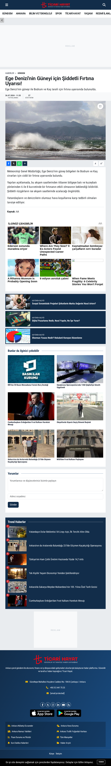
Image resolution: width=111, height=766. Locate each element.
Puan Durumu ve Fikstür (21, 737)
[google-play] (69, 713)
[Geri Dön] (2, 20)
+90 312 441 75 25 (57, 687)
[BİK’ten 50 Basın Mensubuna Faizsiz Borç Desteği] (31, 368)
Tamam (101, 762)
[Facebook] (42, 704)
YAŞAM (88, 13)
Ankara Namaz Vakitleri (21, 731)
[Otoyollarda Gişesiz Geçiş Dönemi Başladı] (80, 406)
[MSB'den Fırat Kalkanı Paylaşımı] (80, 443)
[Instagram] (53, 704)
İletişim (59, 753)
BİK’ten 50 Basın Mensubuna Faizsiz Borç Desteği (28, 385)
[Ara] (104, 4)
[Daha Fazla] (24, 163)
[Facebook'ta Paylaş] (9, 163)
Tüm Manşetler (66, 737)
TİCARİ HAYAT (73, 13)
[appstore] (42, 713)
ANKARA (21, 13)
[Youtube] (63, 704)
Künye (51, 753)
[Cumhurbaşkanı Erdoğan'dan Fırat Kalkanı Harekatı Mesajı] (31, 406)
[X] (47, 704)
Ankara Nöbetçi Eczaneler (22, 725)
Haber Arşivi (65, 743)
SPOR (58, 13)
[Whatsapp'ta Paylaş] (19, 163)
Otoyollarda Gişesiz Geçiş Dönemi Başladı (74, 422)
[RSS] (68, 704)
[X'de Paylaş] (13, 163)
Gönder (13, 504)
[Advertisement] (55, 629)
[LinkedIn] (58, 704)
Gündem (21, 73)
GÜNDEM (7, 13)
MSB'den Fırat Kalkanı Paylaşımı (70, 459)
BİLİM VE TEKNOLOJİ (40, 13)
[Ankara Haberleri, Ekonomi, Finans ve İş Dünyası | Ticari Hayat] (55, 5)
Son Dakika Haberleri (19, 743)
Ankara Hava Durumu (69, 725)
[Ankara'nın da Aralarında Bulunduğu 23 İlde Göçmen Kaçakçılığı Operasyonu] (31, 443)
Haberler (9, 73)
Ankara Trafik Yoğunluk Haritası (73, 731)
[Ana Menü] (6, 4)
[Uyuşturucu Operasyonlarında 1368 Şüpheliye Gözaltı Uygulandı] (80, 368)
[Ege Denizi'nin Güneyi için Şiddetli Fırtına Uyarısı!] (55, 130)
